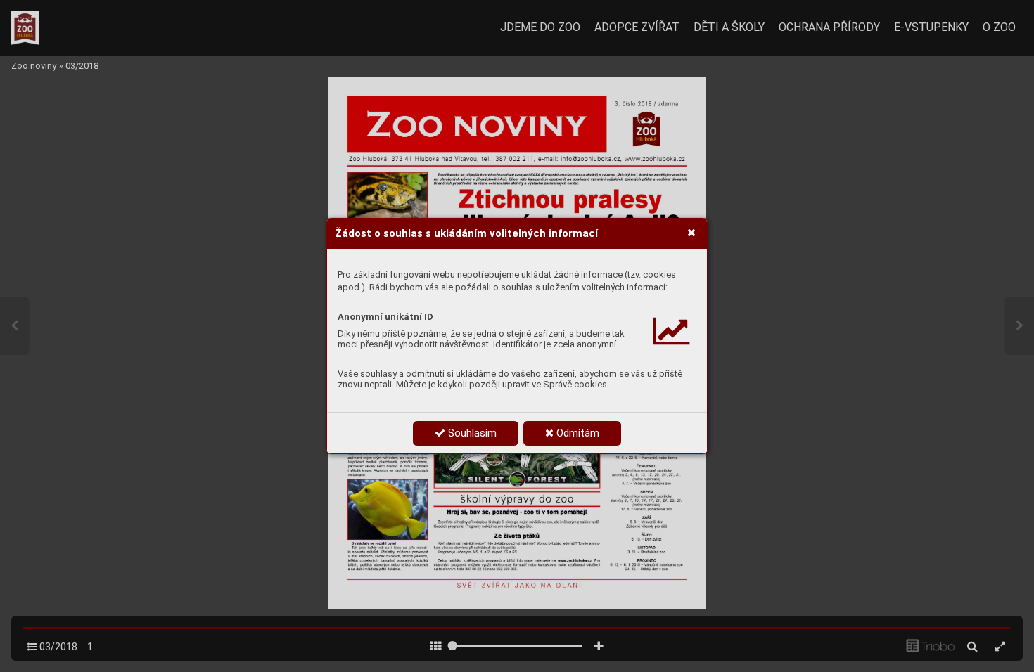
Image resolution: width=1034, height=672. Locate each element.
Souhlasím (471, 433)
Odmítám (576, 433)
